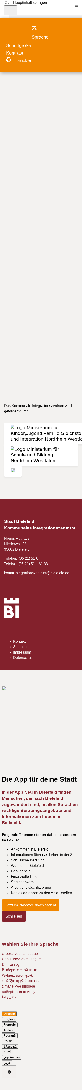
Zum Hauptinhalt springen (26, 3)
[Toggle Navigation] (10, 10)
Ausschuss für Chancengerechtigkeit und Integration (37, 77)
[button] (44, 32)
